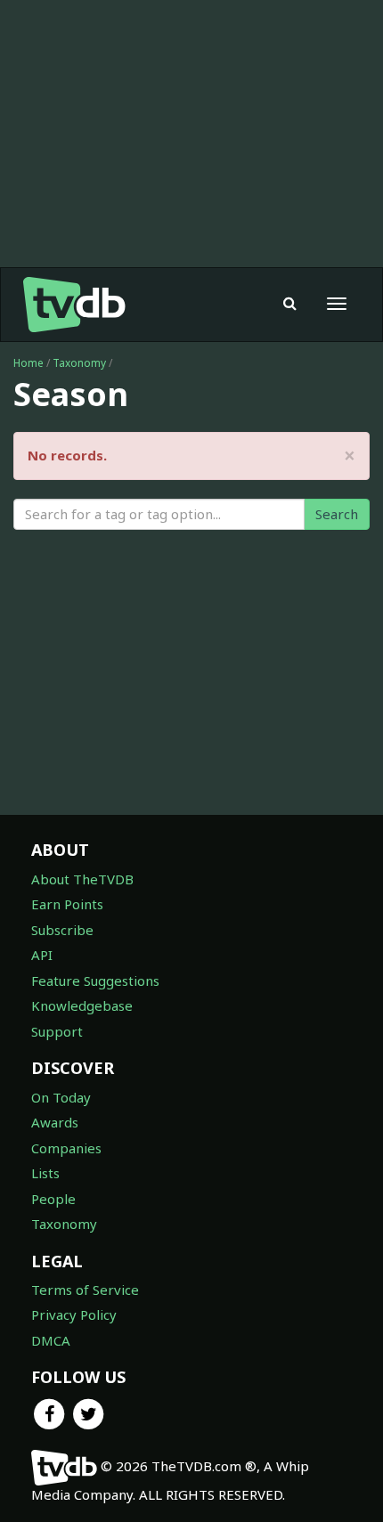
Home (28, 362)
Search (336, 514)
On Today (61, 1097)
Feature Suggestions (95, 980)
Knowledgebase (82, 1005)
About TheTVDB (82, 879)
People (53, 1199)
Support (57, 1031)
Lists (45, 1173)
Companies (66, 1148)
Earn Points (67, 904)
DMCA (50, 1340)
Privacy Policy (74, 1314)
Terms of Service (85, 1289)
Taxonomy (79, 362)
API (42, 955)
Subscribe (62, 930)
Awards (54, 1122)
